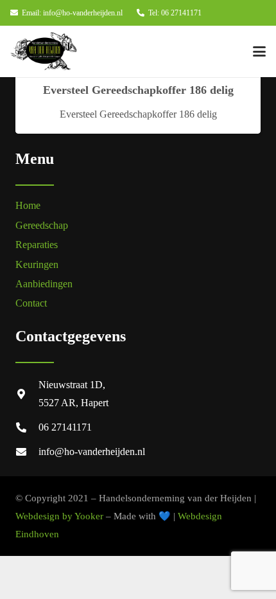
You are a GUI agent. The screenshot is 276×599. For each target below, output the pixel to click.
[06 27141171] (27, 427)
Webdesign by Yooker (59, 516)
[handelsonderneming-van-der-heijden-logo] (43, 51)
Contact (31, 303)
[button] (259, 51)
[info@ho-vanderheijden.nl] (27, 452)
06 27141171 (65, 427)
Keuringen (36, 264)
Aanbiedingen (44, 283)
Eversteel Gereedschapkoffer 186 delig (138, 90)
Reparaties (36, 244)
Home (27, 205)
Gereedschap (41, 225)
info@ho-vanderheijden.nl (92, 451)
